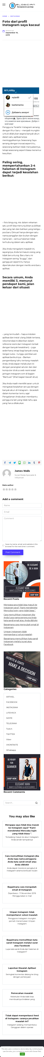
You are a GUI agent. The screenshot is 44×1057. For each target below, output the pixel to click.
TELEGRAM (11, 723)
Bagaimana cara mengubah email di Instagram (22, 888)
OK (22, 1054)
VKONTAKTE (12, 745)
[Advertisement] (22, 65)
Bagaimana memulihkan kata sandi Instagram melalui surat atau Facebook (21, 641)
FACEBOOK (11, 702)
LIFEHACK (11, 713)
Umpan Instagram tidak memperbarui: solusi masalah (22, 913)
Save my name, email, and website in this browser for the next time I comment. (21, 545)
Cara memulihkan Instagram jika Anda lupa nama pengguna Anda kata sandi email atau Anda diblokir (21, 618)
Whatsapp (11, 750)
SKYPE (9, 718)
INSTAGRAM (12, 707)
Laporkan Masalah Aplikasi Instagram (22, 969)
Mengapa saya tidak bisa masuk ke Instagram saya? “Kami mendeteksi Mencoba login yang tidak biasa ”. (20, 608)
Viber (8, 739)
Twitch (9, 729)
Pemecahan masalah (22, 993)
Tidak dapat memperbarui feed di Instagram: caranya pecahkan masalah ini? (22, 1018)
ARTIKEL (10, 697)
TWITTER (10, 734)
